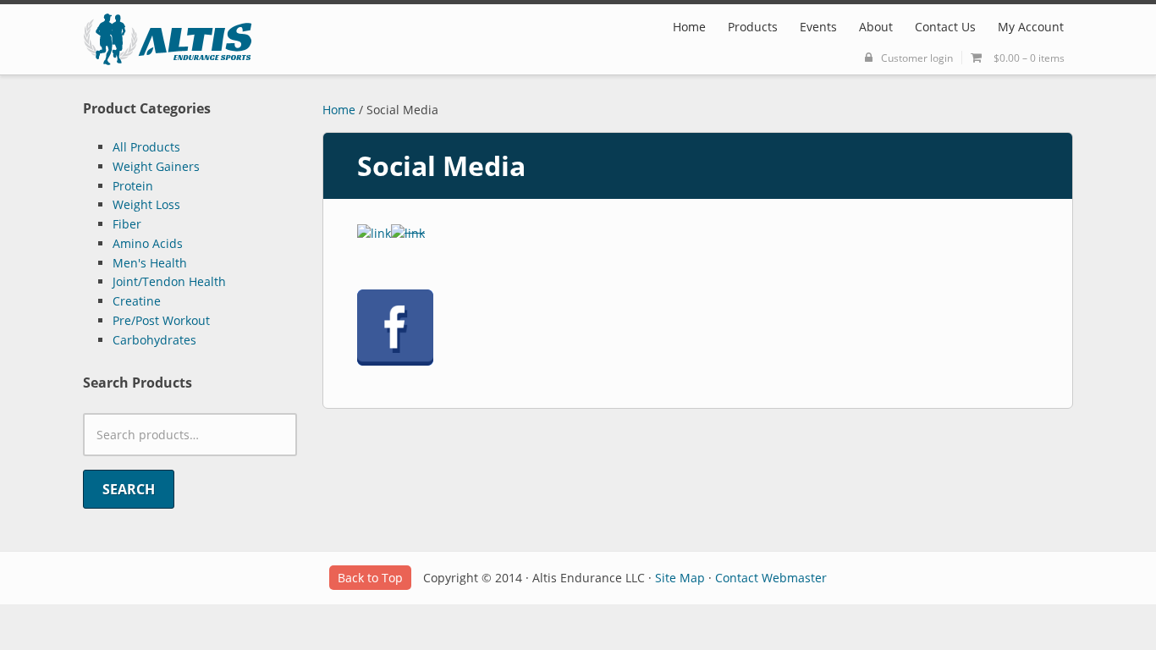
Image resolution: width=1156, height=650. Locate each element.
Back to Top (370, 578)
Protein (133, 186)
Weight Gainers (156, 166)
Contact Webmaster (771, 578)
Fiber (127, 224)
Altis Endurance (167, 39)
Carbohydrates (154, 340)
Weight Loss (146, 204)
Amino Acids (148, 243)
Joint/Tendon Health (169, 281)
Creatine (137, 301)
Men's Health (150, 263)
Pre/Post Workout (161, 320)
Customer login (917, 57)
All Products (146, 147)
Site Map (680, 578)
